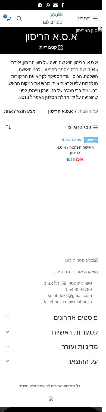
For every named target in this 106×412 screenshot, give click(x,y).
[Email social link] (55, 5)
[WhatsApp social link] (47, 5)
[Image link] (81, 260)
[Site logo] (51, 18)
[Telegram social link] (40, 5)
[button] (51, 409)
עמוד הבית (88, 111)
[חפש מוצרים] (19, 18)
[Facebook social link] (62, 5)
